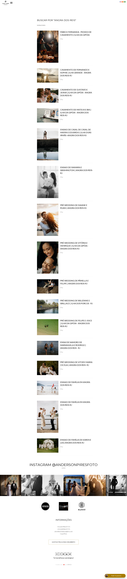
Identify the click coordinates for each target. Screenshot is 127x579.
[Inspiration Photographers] (45, 506)
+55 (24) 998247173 (63, 527)
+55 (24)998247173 (63, 529)
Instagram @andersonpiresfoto (63, 465)
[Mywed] (81, 506)
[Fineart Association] (63, 506)
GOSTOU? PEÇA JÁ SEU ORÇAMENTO (63, 542)
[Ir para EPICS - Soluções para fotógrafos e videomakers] (63, 564)
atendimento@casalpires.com (63, 531)
